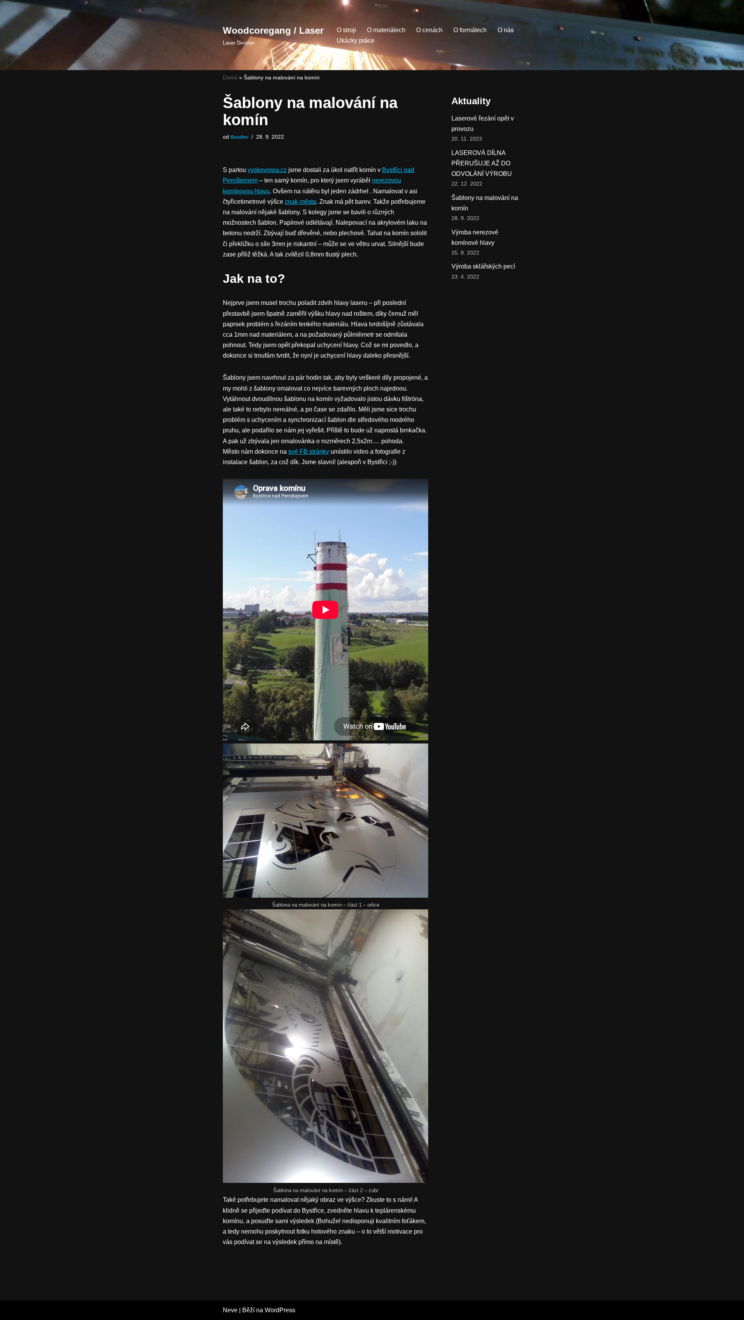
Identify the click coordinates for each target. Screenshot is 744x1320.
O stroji (346, 30)
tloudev (239, 137)
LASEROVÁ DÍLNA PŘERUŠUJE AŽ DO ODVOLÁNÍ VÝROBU (481, 163)
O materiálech (386, 30)
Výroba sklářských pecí (483, 266)
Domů (230, 77)
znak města (300, 201)
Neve (230, 1310)
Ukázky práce (355, 40)
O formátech (470, 30)
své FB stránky (308, 451)
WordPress (280, 1310)
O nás (506, 30)
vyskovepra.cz (267, 170)
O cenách (429, 30)
